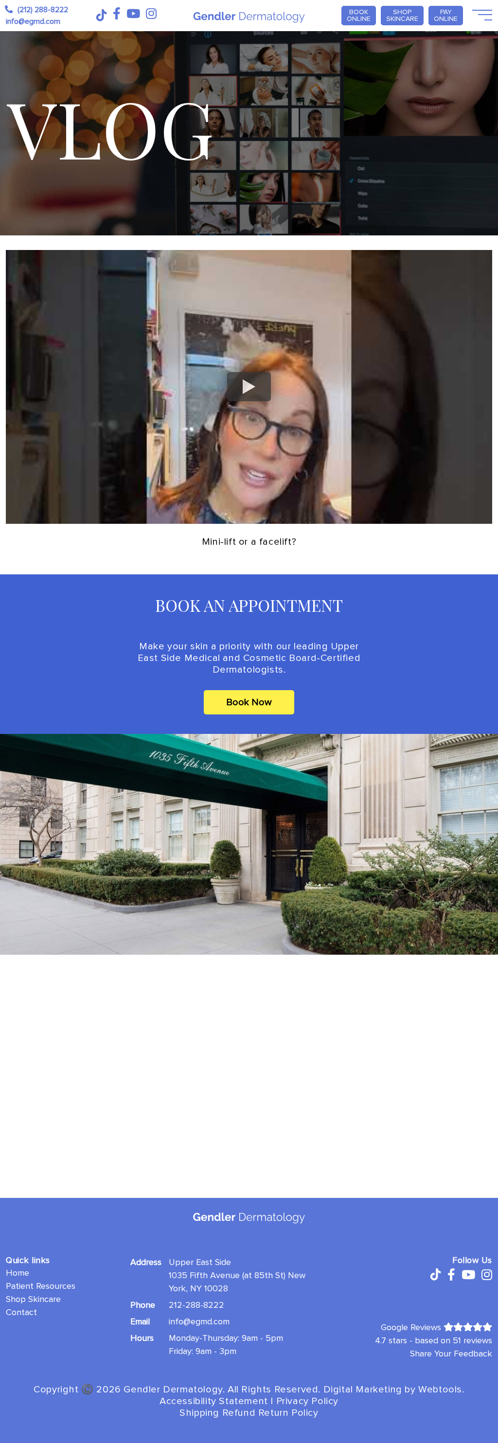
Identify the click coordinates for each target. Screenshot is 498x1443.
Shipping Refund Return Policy (248, 1413)
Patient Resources (40, 1286)
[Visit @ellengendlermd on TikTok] (101, 15)
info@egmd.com (199, 1321)
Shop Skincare (402, 15)
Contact (21, 1312)
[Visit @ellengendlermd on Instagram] (151, 14)
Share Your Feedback (451, 1353)
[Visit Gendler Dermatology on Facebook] (117, 14)
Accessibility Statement (214, 1401)
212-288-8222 (196, 1305)
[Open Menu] (481, 15)
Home (17, 1272)
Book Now (249, 702)
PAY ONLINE (446, 15)
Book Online (359, 15)
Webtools (440, 1389)
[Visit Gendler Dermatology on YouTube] (133, 14)
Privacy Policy (307, 1401)
